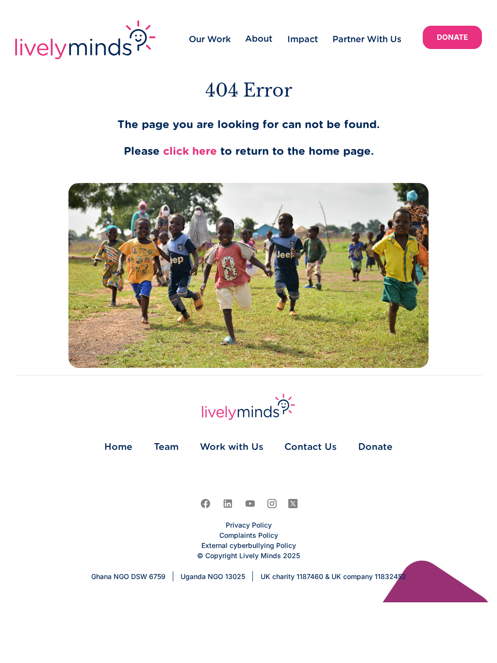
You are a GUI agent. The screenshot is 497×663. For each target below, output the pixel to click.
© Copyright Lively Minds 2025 (248, 555)
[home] (85, 39)
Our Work (210, 39)
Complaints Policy (248, 535)
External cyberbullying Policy (248, 545)
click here (190, 151)
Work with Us (232, 447)
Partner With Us (366, 39)
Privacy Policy (249, 525)
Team (166, 447)
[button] (258, 39)
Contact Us (310, 447)
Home (118, 447)
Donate (452, 37)
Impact (302, 39)
